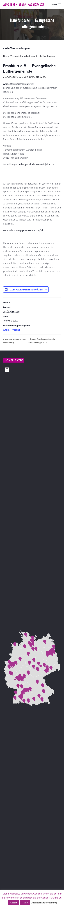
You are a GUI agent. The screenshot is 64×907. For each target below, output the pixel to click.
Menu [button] (53, 4)
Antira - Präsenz (11, 329)
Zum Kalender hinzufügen (26, 289)
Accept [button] (13, 902)
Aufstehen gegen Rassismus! (23, 4)
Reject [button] (25, 902)
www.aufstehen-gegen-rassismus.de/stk (23, 230)
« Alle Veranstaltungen (16, 48)
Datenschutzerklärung (44, 902)
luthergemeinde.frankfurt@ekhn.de (36, 164)
